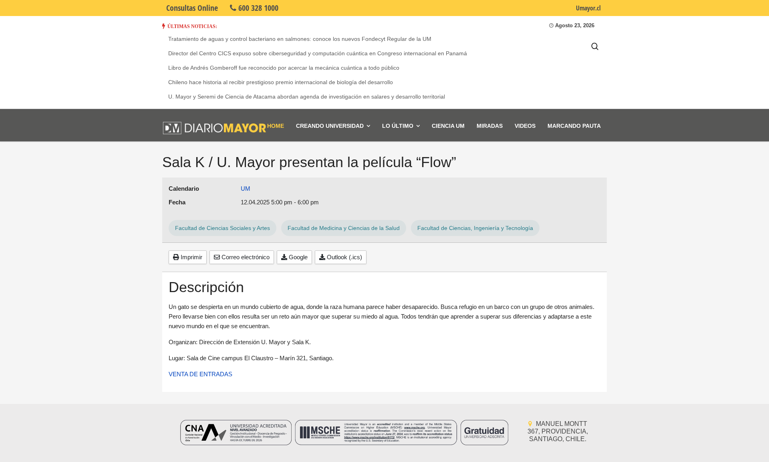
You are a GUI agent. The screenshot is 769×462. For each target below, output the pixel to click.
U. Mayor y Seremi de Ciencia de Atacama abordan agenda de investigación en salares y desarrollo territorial (306, 96)
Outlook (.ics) (343, 257)
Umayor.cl (588, 8)
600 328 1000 (257, 7)
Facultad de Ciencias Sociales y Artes (222, 228)
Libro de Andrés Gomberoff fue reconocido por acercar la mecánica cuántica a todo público (283, 68)
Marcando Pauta (574, 126)
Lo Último (397, 126)
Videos (525, 126)
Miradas (490, 126)
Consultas (192, 7)
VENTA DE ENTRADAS (200, 374)
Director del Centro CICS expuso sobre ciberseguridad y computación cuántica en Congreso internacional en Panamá (317, 53)
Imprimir (190, 257)
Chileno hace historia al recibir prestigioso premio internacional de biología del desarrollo (280, 82)
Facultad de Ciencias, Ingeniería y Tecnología (475, 228)
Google (297, 257)
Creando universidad (330, 126)
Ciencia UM (448, 126)
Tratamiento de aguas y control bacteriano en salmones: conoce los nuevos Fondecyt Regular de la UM (299, 39)
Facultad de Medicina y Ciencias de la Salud (344, 228)
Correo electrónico (245, 257)
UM (245, 188)
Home (275, 126)
